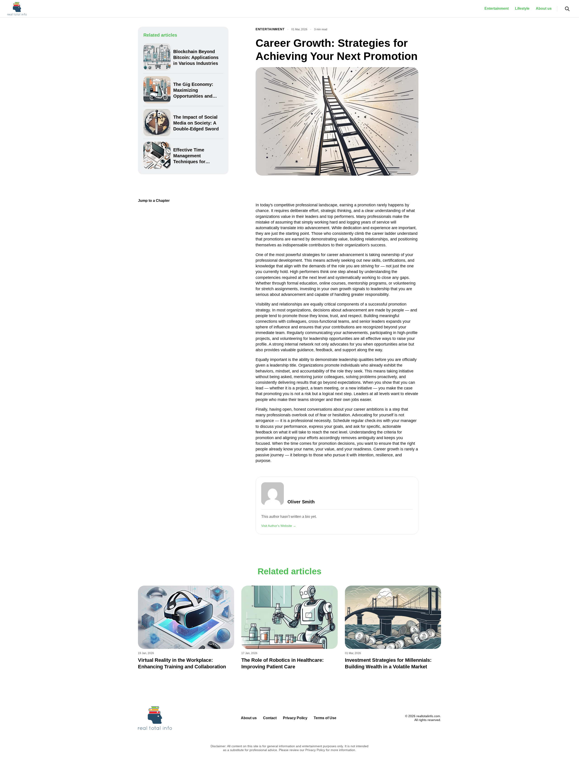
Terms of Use (325, 718)
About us (544, 8)
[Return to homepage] (17, 9)
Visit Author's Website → (278, 526)
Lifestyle (522, 8)
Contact (270, 718)
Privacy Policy (295, 718)
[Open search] (567, 8)
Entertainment (496, 8)
